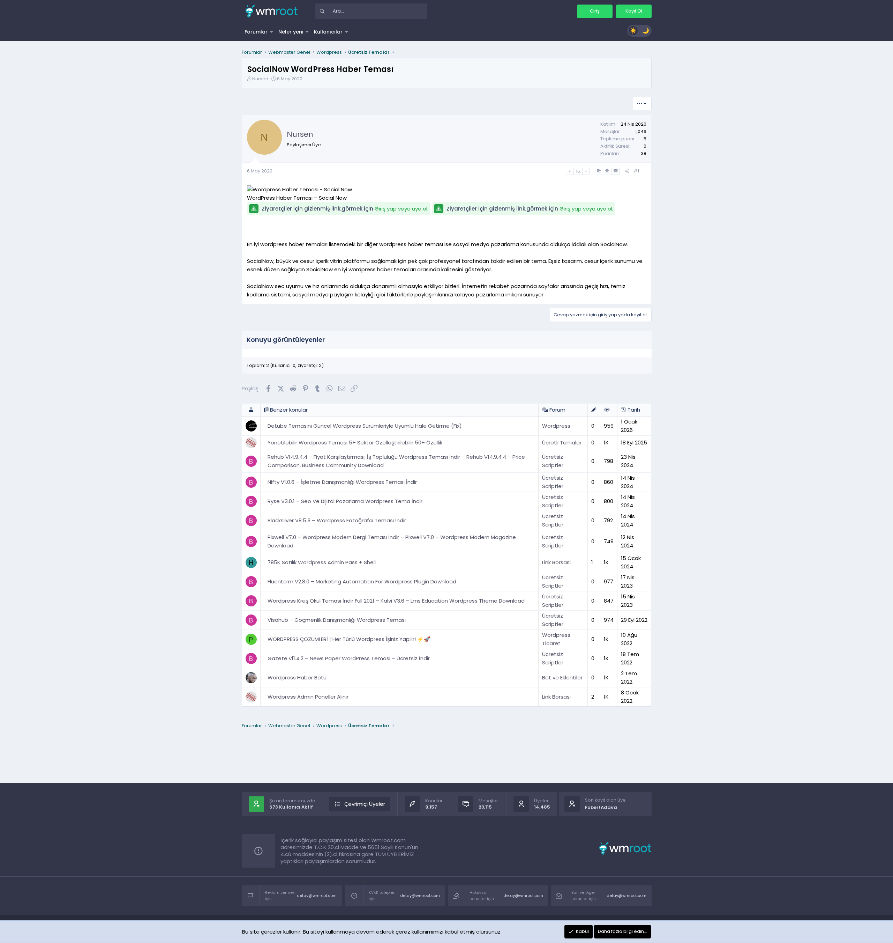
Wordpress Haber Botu (297, 677)
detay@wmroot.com (317, 895)
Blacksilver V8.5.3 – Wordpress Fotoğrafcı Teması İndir (337, 520)
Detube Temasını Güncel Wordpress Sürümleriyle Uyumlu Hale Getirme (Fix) (365, 425)
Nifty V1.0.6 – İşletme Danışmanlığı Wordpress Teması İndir (342, 482)
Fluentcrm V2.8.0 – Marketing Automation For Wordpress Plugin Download (362, 581)
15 (578, 171)
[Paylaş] (626, 171)
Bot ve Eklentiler (562, 677)
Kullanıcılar (328, 31)
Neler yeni (290, 31)
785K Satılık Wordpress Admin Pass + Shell (322, 562)
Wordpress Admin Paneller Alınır (308, 696)
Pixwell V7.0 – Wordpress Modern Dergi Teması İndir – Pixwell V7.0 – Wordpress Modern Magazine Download (392, 541)
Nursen (260, 78)
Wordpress (556, 425)
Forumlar (256, 31)
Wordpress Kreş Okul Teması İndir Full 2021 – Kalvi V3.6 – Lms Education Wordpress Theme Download (396, 600)
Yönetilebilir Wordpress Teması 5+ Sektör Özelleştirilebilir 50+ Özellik (355, 442)
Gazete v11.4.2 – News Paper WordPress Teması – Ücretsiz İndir (349, 658)
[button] (272, 32)
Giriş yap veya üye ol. (401, 208)
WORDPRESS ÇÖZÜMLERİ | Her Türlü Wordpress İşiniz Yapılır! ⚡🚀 (349, 639)
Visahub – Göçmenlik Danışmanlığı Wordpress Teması (337, 620)
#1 (636, 171)
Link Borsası (556, 562)
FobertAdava (601, 807)
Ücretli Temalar (561, 442)
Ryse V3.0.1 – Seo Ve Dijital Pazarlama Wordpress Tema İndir (345, 501)
